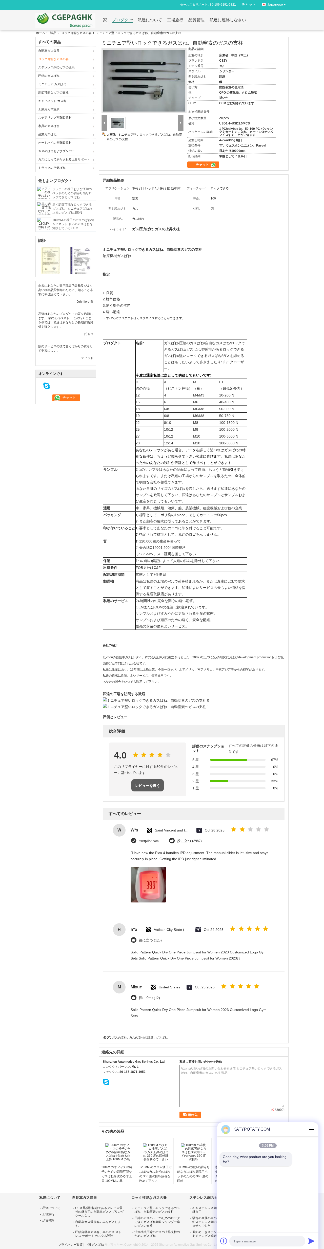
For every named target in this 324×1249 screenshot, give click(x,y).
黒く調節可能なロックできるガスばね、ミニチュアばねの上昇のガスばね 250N (72, 208)
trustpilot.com (149, 841)
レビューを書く (147, 786)
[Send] (311, 1240)
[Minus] (311, 1129)
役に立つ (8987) (189, 841)
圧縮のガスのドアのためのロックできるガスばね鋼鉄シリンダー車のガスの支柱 (157, 1221)
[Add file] (223, 1240)
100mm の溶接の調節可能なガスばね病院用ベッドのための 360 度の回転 (193, 1174)
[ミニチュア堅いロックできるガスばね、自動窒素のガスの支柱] (144, 81)
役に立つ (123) (150, 940)
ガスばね (161, 1037)
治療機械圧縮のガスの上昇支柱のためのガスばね (157, 1234)
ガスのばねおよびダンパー (56, 151)
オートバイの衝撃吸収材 (55, 142)
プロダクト (122, 20)
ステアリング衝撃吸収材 (55, 117)
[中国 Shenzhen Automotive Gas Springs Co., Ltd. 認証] (51, 260)
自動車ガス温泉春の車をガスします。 (98, 1223)
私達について (150, 20)
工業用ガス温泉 (48, 109)
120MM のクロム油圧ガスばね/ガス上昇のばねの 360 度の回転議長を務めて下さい (155, 1174)
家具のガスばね (48, 126)
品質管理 (196, 20)
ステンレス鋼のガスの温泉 (56, 67)
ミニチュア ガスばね (52, 84)
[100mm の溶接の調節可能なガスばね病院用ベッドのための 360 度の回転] (193, 1152)
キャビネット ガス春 (52, 101)
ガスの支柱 (119, 1037)
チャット (249, 4)
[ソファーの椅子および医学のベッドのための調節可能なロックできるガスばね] (44, 192)
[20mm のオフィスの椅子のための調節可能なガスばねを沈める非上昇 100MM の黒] (118, 1152)
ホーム (40, 33)
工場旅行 (175, 20)
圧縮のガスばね (48, 76)
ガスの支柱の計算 (141, 1037)
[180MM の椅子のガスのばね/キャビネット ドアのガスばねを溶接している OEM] (44, 223)
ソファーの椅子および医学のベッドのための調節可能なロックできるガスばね (72, 193)
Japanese (275, 4)
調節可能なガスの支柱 (53, 92)
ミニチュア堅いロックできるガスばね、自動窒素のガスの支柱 (157, 1210)
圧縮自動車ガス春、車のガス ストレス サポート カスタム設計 (98, 1234)
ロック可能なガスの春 (76, 33)
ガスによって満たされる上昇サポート (64, 159)
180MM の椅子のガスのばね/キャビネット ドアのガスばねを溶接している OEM (73, 224)
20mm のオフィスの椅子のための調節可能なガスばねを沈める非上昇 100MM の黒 (117, 1174)
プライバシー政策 (70, 1244)
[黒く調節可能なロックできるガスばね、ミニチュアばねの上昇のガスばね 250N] (44, 208)
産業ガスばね (47, 134)
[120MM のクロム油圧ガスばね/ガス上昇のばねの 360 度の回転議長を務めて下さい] (155, 1152)
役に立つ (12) (149, 998)
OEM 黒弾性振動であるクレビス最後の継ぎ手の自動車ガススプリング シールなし (99, 1211)
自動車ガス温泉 (48, 50)
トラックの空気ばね (52, 168)
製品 (53, 33)
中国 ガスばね (94, 1244)
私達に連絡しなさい (228, 20)
